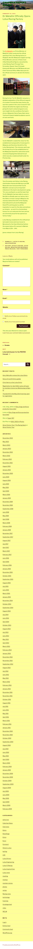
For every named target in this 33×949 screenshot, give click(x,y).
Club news (6, 827)
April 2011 (6, 717)
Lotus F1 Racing (19, 241)
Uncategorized (10, 243)
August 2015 (7, 583)
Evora (4, 841)
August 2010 (7, 745)
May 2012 (6, 678)
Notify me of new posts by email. (15, 322)
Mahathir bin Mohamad (19, 247)
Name (5, 289)
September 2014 (8, 607)
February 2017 (7, 554)
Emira (4, 837)
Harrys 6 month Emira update (12, 379)
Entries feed (6, 926)
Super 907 (11, 418)
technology (6, 897)
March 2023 (6, 445)
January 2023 (7, 448)
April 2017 (6, 547)
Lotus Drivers (7, 858)
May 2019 (6, 487)
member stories (8, 883)
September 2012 (8, 664)
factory (8, 245)
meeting (5, 876)
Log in (4, 922)
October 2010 (7, 738)
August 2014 (7, 611)
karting (5, 851)
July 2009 (6, 791)
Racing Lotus (7, 894)
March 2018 (6, 523)
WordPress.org (7, 933)
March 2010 (6, 763)
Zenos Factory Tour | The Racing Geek (14, 425)
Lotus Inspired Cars (9, 869)
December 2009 (8, 773)
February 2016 (7, 565)
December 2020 (8, 473)
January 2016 (7, 569)
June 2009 (6, 795)
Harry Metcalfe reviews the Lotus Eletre (15, 375)
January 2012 (7, 689)
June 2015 (6, 590)
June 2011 (6, 710)
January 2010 (7, 770)
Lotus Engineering (8, 862)
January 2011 (7, 727)
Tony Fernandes (22, 248)
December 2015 (8, 572)
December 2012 (8, 657)
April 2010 (6, 759)
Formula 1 (8, 241)
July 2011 (5, 706)
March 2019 (6, 494)
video (4, 908)
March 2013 (6, 646)
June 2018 (6, 512)
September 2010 (8, 742)
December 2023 (8, 438)
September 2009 (8, 784)
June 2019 (6, 484)
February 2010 (7, 766)
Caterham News (8, 823)
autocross (6, 819)
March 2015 (6, 593)
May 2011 (5, 713)
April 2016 (6, 561)
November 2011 (7, 696)
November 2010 (8, 735)
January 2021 (7, 470)
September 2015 (8, 579)
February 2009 (7, 809)
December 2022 (8, 452)
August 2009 (7, 788)
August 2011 (6, 703)
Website (5, 307)
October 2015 (7, 576)
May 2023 (6, 441)
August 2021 (7, 466)
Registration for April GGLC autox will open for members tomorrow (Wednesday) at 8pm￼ (16, 388)
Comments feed (8, 929)
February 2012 (7, 685)
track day (5, 901)
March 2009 (6, 805)
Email (5, 298)
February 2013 (7, 650)
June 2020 (6, 477)
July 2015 (5, 586)
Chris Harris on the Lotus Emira (12, 382)
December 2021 (8, 463)
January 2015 (7, 597)
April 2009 (6, 802)
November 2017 (8, 533)
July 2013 (5, 632)
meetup (5, 880)
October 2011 (7, 699)
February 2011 (7, 724)
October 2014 (7, 604)
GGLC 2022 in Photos (17, 421)
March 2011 (6, 720)
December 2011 (7, 692)
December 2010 (8, 731)
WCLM (5, 911)
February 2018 (7, 526)
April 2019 (6, 491)
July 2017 (5, 544)
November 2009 (8, 777)
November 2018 (8, 505)
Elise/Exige (6, 834)
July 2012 (5, 671)
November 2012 (8, 660)
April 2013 (6, 643)
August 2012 (7, 667)
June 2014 (6, 618)
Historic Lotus (7, 848)
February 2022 (7, 459)
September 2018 (8, 509)
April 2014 (6, 622)
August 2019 (7, 480)
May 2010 (6, 756)
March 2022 (6, 455)
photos (5, 887)
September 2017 (8, 537)
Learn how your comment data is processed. (16, 333)
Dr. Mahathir (9, 51)
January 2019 (7, 498)
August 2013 (7, 629)
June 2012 (6, 674)
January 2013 (7, 653)
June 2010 (6, 752)
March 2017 (6, 551)
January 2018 (7, 530)
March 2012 (6, 682)
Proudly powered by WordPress (11, 945)
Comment (6, 265)
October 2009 (7, 780)
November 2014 (8, 600)
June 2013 (6, 636)
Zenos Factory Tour (8, 427)
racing (5, 890)
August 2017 (7, 540)
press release (10, 248)
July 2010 (5, 749)
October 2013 (7, 625)
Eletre (4, 830)
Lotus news (6, 872)
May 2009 (6, 798)
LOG (4, 855)
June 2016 (6, 558)
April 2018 (6, 519)
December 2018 (8, 501)
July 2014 (5, 614)
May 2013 (6, 639)
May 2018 (6, 516)
